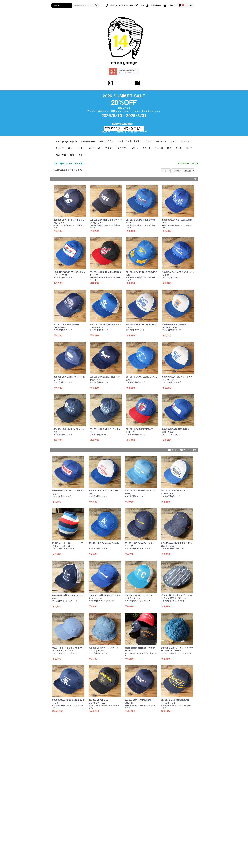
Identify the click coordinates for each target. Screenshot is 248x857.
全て (56, 163)
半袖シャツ (116, 111)
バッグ (189, 148)
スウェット (186, 141)
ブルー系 (78, 163)
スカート (146, 148)
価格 (72, 155)
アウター (109, 148)
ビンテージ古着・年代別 (128, 141)
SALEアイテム (106, 141)
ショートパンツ (131, 111)
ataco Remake (88, 141)
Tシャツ (91, 111)
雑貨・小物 (61, 155)
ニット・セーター (76, 148)
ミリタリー (123, 148)
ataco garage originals (66, 141)
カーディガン (95, 148)
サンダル (145, 111)
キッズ (179, 148)
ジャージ (60, 148)
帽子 (169, 148)
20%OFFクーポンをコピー (124, 128)
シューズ (159, 148)
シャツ (174, 141)
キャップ (156, 111)
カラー (81, 155)
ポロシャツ (103, 111)
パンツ (135, 148)
